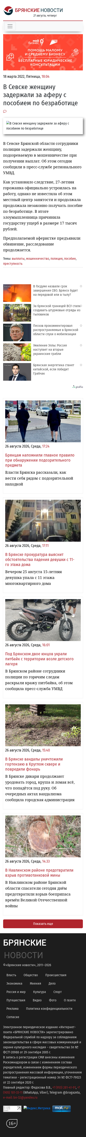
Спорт (57, 992)
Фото (52, 1000)
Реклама (12, 1009)
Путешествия (15, 1000)
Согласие (12, 1017)
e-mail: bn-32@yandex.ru (20, 1097)
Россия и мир (16, 992)
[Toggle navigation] (10, 26)
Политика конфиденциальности (49, 1009)
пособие (70, 259)
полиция (57, 259)
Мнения (35, 983)
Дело (52, 983)
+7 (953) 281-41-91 (64, 1087)
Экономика (14, 983)
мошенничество (37, 259)
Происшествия (55, 975)
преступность (12, 264)
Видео (37, 1000)
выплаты (18, 259)
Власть (11, 975)
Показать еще (43, 924)
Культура (39, 992)
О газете (70, 1000)
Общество (31, 975)
